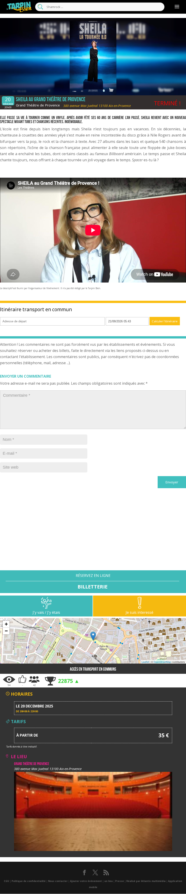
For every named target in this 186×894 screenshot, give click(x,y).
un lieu (108, 881)
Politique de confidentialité (29, 881)
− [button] (6, 631)
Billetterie (93, 586)
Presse (119, 881)
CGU (6, 881)
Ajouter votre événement (86, 881)
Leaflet (145, 662)
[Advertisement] (93, 538)
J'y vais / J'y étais (46, 612)
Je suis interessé (139, 612)
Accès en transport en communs (93, 669)
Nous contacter (58, 881)
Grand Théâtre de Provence (38, 105)
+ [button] (6, 624)
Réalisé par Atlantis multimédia (146, 881)
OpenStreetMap (162, 662)
